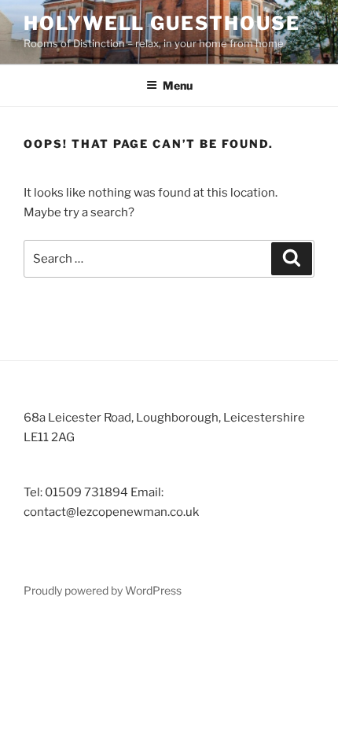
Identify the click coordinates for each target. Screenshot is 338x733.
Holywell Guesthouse (161, 23)
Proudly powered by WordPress (103, 590)
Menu (178, 85)
